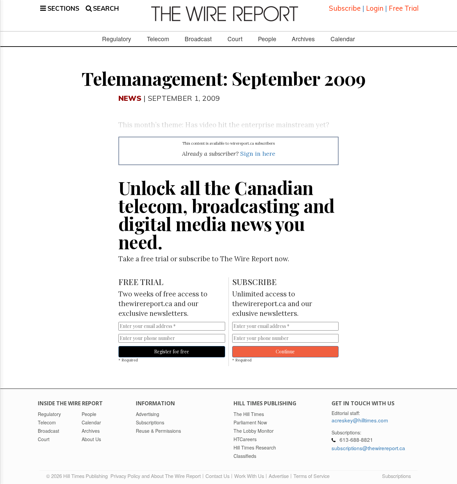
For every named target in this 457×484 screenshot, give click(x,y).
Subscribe (345, 8)
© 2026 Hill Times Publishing (78, 475)
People (267, 39)
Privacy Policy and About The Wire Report (155, 475)
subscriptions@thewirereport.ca (368, 448)
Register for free (171, 351)
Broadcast (198, 39)
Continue (285, 351)
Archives (303, 39)
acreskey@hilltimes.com (360, 420)
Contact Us (217, 475)
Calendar (343, 39)
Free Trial (404, 8)
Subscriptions (396, 475)
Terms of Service (311, 475)
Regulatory (116, 39)
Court (235, 39)
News (130, 97)
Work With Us (249, 475)
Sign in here (257, 153)
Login (374, 8)
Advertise (279, 475)
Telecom (158, 39)
